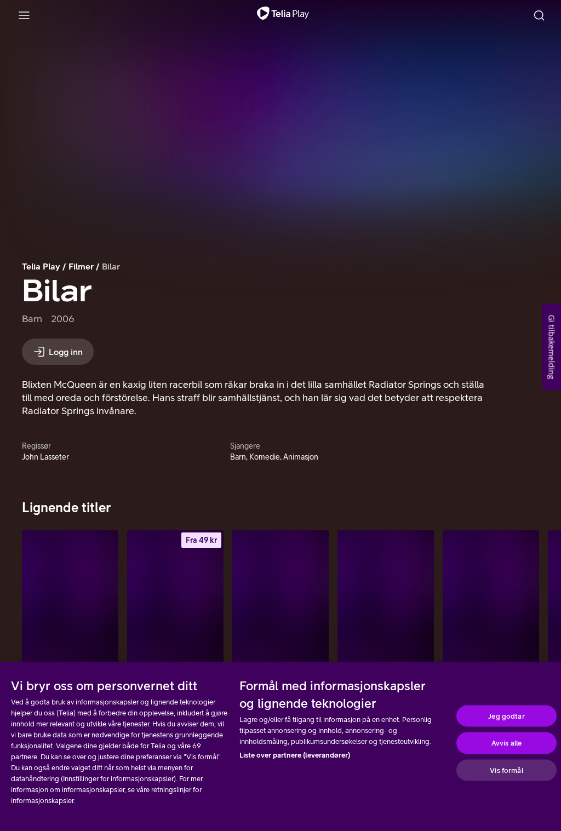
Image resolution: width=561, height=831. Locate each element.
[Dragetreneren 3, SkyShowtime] (70, 602)
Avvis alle (506, 743)
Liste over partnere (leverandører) (294, 755)
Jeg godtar (506, 716)
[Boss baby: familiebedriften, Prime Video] (280, 602)
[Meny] (24, 15)
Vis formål (506, 770)
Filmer (81, 266)
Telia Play (41, 266)
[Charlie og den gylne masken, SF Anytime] (175, 602)
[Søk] (539, 15)
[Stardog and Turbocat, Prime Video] (491, 602)
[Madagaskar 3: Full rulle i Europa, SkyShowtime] (385, 602)
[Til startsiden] (283, 15)
